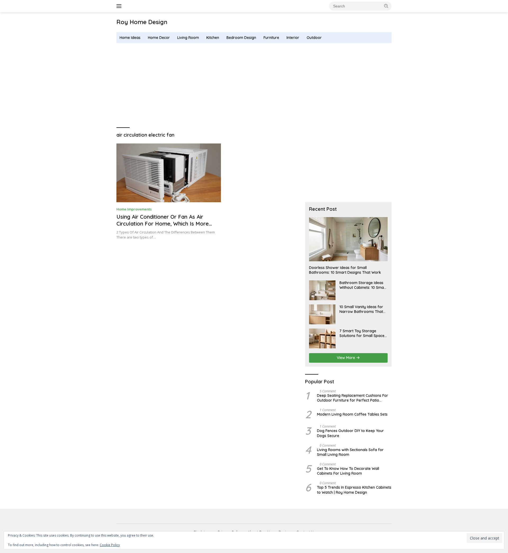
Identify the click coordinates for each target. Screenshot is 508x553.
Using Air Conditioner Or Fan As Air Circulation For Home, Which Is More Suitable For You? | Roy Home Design (163, 223)
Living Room (188, 37)
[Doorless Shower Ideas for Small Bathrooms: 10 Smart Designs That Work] (348, 239)
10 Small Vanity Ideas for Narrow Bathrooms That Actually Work (361, 309)
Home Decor (159, 37)
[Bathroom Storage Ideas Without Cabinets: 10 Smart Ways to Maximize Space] (322, 290)
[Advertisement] (254, 85)
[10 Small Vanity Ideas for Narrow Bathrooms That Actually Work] (322, 314)
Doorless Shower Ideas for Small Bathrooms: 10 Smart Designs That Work (345, 270)
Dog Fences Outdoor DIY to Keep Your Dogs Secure (350, 433)
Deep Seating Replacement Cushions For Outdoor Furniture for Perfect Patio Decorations (352, 398)
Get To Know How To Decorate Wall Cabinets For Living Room (348, 471)
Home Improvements (134, 209)
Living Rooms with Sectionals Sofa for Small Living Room (350, 452)
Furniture (271, 37)
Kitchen (212, 37)
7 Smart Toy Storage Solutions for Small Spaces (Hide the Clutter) (362, 333)
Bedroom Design (241, 37)
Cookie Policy (110, 545)
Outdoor (314, 37)
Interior (293, 37)
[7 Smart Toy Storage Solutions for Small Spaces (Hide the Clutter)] (322, 338)
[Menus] (120, 6)
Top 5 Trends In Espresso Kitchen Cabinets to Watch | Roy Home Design (354, 489)
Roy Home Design (141, 22)
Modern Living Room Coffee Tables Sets (352, 414)
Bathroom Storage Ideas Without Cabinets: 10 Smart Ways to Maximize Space (363, 285)
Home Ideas (130, 37)
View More (346, 357)
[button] (386, 6)
